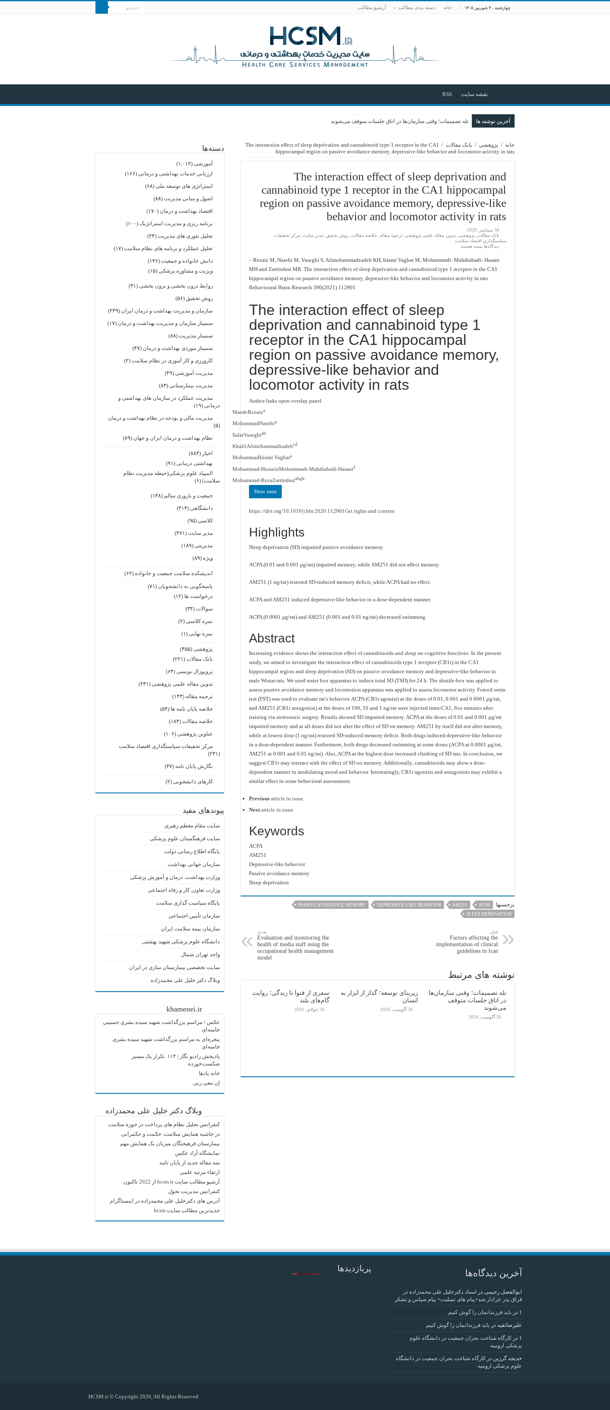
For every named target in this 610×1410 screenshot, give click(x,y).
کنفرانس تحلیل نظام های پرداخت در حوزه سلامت (164, 1124)
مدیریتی (204, 545)
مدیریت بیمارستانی (191, 385)
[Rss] (208, 1396)
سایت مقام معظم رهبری (192, 825)
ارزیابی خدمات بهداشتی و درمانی (175, 173)
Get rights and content (370, 511)
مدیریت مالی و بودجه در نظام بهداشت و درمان (160, 418)
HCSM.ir (98, 1396)
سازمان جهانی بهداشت (194, 864)
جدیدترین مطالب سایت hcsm (187, 1210)
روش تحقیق (337, 235)
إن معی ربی (206, 1083)
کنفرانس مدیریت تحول (194, 1191)
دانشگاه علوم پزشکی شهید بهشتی (181, 941)
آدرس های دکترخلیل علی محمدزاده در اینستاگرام (165, 1201)
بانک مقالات (459, 145)
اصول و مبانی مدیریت (188, 198)
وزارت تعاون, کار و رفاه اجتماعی (184, 890)
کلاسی (205, 520)
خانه (448, 7)
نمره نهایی (201, 633)
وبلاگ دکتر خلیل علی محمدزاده (185, 980)
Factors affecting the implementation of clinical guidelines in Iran (467, 941)
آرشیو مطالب (372, 7)
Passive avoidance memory (332, 904)
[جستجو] (101, 7)
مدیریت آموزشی (194, 373)
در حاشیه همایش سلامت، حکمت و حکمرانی (170, 1134)
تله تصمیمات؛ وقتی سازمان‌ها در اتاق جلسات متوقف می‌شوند (399, 121)
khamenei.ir (184, 1009)
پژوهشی (488, 145)
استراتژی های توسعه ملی (184, 186)
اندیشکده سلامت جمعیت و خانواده (174, 573)
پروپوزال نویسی (194, 671)
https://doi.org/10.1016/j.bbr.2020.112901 (297, 511)
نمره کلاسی (199, 621)
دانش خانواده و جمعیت (187, 261)
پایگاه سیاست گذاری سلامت (188, 903)
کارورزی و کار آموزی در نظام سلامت (172, 360)
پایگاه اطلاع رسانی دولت (192, 851)
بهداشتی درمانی (194, 463)
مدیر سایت (313, 235)
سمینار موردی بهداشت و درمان (178, 348)
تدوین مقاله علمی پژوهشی (430, 235)
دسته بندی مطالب (416, 7)
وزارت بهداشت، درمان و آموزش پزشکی (175, 877)
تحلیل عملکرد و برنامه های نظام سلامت (168, 248)
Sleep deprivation (489, 913)
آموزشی (203, 163)
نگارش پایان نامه (194, 766)
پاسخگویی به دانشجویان (185, 586)
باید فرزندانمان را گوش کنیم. (479, 1312)
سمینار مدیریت (196, 335)
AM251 (459, 904)
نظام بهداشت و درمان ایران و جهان (173, 438)
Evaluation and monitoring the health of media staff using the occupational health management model (295, 945)
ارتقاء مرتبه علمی (200, 1172)
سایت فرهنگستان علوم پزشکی (185, 838)
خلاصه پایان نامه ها (192, 709)
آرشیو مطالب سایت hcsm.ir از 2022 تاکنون (171, 1182)
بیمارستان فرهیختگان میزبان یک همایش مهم (170, 1143)
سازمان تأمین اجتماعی (194, 916)
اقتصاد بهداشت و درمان (186, 211)
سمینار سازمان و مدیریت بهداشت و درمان (165, 323)
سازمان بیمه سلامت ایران (190, 928)
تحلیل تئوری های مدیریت (185, 236)
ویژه (208, 558)
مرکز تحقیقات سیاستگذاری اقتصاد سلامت (166, 746)
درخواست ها (198, 596)
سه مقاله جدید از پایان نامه (189, 1162)
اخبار (207, 453)
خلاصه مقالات (364, 235)
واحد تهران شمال (200, 954)
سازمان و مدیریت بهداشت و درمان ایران (167, 311)
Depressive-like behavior (409, 904)
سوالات (204, 608)
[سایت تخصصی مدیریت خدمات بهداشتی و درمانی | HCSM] (305, 46)
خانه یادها (209, 1073)
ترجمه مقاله (391, 235)
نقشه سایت (474, 94)
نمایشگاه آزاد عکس (197, 1153)
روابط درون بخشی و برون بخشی (176, 286)
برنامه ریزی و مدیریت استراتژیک (176, 223)
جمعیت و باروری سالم (188, 495)
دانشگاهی (201, 508)
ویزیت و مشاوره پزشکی (186, 271)
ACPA (484, 904)
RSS (447, 94)
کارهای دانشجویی (193, 781)
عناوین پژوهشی (195, 734)
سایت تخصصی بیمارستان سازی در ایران (174, 967)
